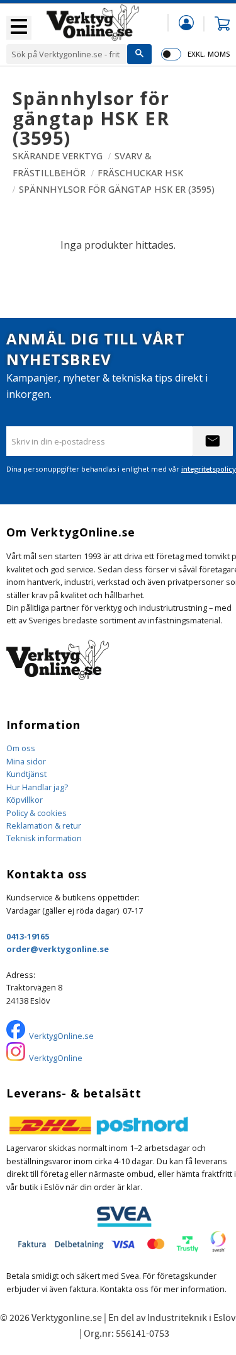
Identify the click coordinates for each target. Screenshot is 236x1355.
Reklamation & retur (43, 825)
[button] (18, 28)
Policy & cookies (36, 813)
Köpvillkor (24, 799)
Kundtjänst (26, 774)
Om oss (20, 748)
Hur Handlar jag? (37, 787)
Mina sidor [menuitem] (186, 22)
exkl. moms (209, 54)
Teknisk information (44, 838)
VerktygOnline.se (61, 1035)
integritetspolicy (208, 468)
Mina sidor (26, 761)
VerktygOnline (55, 1057)
